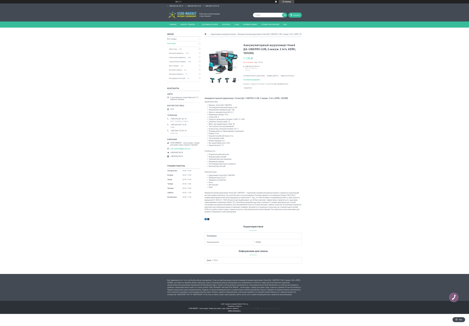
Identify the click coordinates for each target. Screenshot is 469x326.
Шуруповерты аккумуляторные (223, 34)
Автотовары (174, 66)
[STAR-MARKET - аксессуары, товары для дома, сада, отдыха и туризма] (182, 18)
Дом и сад (173, 49)
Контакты (226, 24)
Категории (171, 43)
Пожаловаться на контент (248, 308)
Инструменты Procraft (177, 78)
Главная (172, 24)
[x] (208, 220)
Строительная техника (177, 62)
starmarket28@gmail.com (180, 149)
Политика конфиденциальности (269, 308)
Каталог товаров (188, 24)
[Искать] (284, 15)
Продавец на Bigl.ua (235, 306)
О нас (236, 24)
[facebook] (206, 220)
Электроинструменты (177, 57)
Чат (460, 320)
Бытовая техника (175, 70)
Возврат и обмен (250, 24)
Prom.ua (245, 304)
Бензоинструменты (176, 53)
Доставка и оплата (210, 24)
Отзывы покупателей (270, 24)
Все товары (171, 39)
